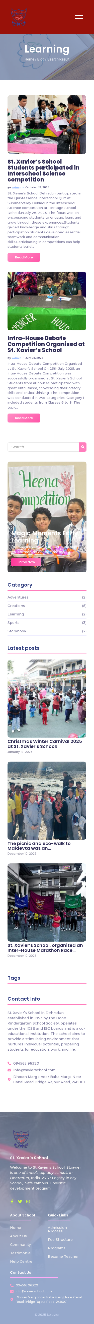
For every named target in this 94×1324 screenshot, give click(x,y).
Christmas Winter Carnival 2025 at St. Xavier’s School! (45, 744)
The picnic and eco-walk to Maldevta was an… (39, 846)
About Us (18, 1236)
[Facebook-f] (12, 1202)
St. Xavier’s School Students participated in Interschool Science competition (43, 171)
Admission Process (57, 1229)
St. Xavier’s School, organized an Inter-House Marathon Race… (45, 948)
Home (15, 1227)
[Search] (82, 447)
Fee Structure (60, 1239)
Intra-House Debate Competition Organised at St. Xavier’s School (46, 344)
